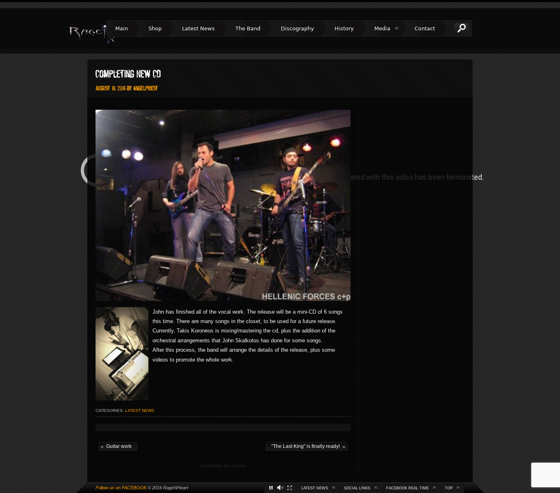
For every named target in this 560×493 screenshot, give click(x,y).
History (344, 28)
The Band (247, 28)
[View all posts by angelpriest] (145, 88)
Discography (297, 28)
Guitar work (115, 446)
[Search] (462, 28)
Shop (155, 28)
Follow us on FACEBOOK (121, 487)
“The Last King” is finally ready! (302, 446)
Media (382, 28)
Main (121, 28)
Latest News (198, 28)
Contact (424, 28)
